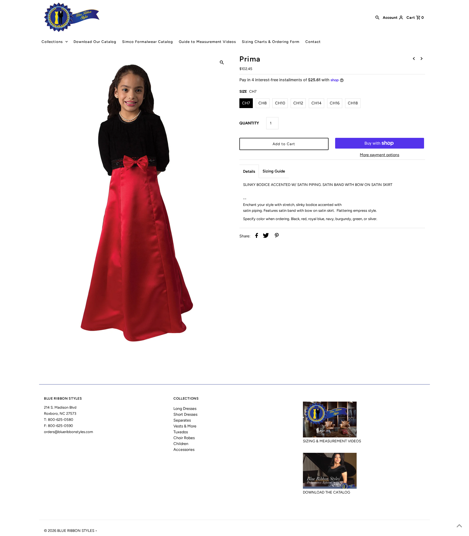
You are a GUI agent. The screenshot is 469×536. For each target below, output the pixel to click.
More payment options (379, 154)
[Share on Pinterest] (277, 236)
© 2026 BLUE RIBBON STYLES (69, 530)
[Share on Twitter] (266, 236)
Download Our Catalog (95, 42)
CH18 (353, 103)
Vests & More (184, 426)
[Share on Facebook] (256, 236)
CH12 (298, 103)
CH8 (262, 103)
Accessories (183, 449)
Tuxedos (180, 432)
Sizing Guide (274, 171)
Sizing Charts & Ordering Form (270, 42)
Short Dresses (185, 414)
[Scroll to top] (459, 526)
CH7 (246, 103)
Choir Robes (184, 437)
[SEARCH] (377, 17)
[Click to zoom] (221, 62)
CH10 (280, 103)
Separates (182, 420)
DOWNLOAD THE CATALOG (326, 492)
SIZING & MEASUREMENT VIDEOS (332, 441)
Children (180, 443)
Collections (52, 42)
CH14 (316, 103)
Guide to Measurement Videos (207, 42)
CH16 (335, 103)
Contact (313, 42)
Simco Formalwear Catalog (147, 42)
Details (249, 171)
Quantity (249, 123)
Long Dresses (184, 408)
